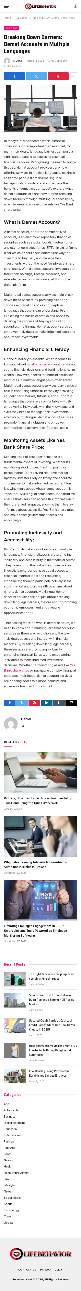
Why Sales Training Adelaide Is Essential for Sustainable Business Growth (36, 864)
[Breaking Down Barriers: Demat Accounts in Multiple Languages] (40, 108)
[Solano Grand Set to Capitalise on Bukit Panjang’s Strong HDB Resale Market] (15, 1000)
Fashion (9, 1141)
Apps (7, 1104)
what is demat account (43, 364)
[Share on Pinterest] (58, 76)
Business (11, 28)
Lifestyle (9, 1185)
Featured (10, 1147)
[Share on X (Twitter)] (36, 76)
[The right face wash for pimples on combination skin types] (15, 979)
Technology (12, 1210)
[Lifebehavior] (40, 6)
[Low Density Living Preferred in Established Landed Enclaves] (15, 1076)
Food (7, 1154)
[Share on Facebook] (14, 76)
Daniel (19, 60)
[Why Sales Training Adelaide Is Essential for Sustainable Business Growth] (40, 836)
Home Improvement (16, 1172)
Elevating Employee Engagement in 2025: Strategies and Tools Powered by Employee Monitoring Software (35, 930)
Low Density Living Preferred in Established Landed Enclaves (49, 1073)
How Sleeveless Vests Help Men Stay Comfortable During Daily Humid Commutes (53, 1050)
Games (8, 1160)
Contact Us (27, 1269)
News (7, 1191)
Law (6, 1179)
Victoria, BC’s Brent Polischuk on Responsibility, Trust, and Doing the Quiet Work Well (38, 800)
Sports (8, 1204)
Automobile (11, 1110)
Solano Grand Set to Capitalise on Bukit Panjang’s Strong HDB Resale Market (51, 1000)
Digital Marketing (15, 1122)
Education (10, 1129)
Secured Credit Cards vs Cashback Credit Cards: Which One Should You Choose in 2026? (52, 1025)
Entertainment (12, 1135)
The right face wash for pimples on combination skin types (51, 976)
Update (9, 1222)
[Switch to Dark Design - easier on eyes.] (75, 6)
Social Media (12, 1197)
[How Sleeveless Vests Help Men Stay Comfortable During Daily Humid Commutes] (15, 1050)
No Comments (59, 60)
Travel (8, 1216)
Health (8, 1166)
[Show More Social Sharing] (73, 76)
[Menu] (6, 6)
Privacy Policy (51, 1269)
